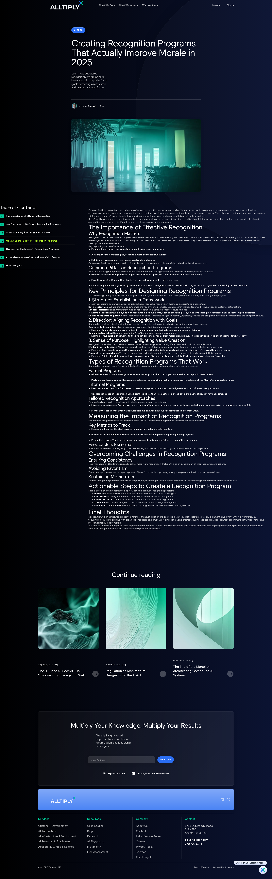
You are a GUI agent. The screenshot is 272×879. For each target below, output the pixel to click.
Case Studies (95, 825)
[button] (107, 5)
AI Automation (47, 831)
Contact (141, 831)
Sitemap (141, 851)
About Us (141, 825)
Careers (140, 841)
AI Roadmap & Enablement (54, 841)
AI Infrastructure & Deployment (57, 836)
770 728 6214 (193, 843)
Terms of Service (201, 867)
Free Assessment (97, 851)
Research (92, 836)
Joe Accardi (89, 106)
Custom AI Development (53, 825)
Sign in (230, 5)
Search (216, 5)
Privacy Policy (144, 846)
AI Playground (95, 841)
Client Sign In (144, 857)
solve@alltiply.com (196, 839)
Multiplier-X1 (94, 846)
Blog (102, 106)
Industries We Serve (148, 836)
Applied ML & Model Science (56, 846)
